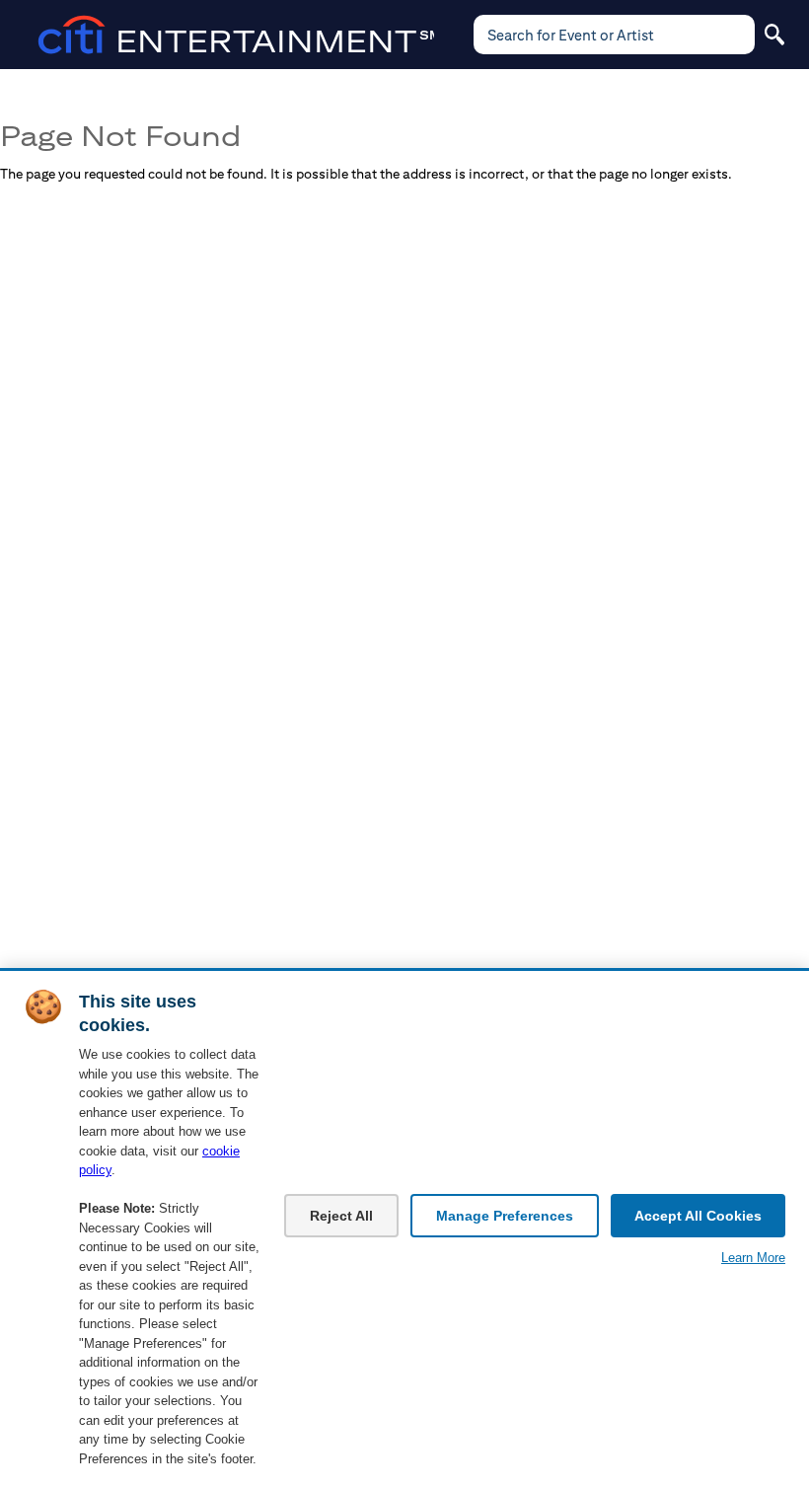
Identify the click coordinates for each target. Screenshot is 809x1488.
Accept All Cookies (698, 1216)
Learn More (753, 1257)
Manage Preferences (504, 1216)
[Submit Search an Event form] (774, 34)
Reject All (341, 1216)
